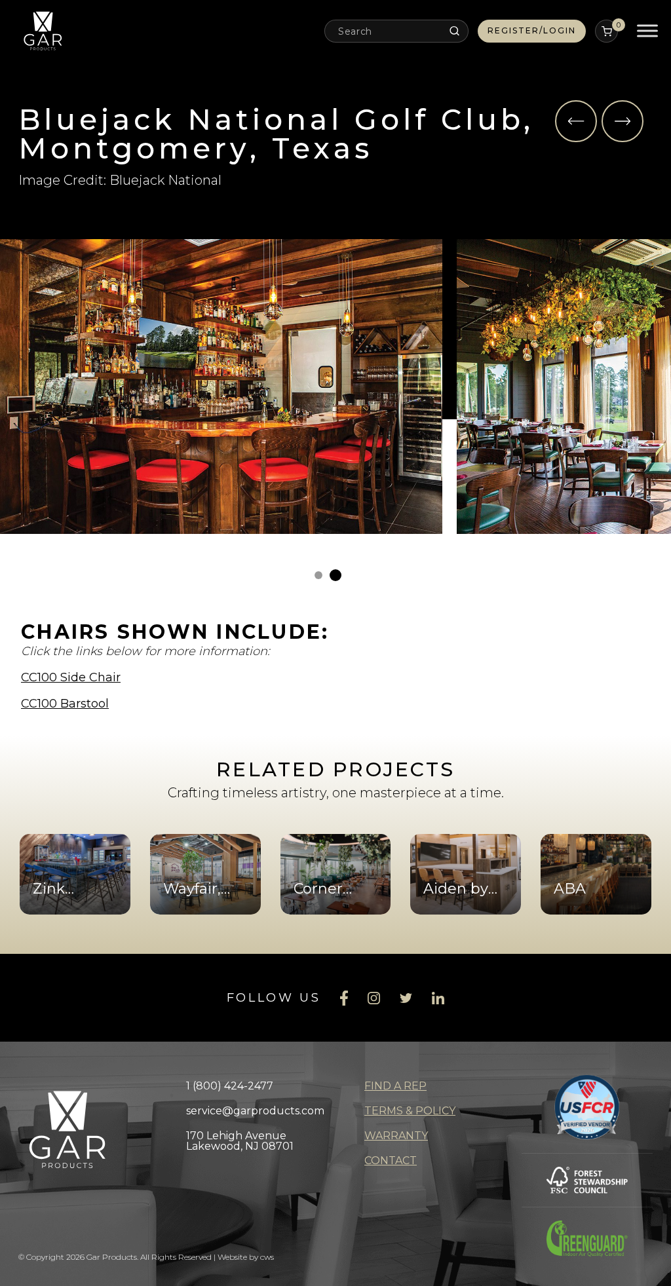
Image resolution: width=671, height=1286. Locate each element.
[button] (576, 121)
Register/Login (532, 30)
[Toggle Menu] (647, 31)
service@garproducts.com (255, 1111)
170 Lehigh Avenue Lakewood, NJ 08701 (240, 1140)
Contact (390, 1160)
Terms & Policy (409, 1111)
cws (267, 1257)
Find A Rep (395, 1086)
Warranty (396, 1135)
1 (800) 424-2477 (229, 1086)
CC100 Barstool (65, 703)
